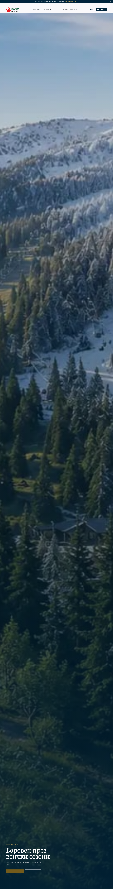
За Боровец (64, 9)
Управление (47, 9)
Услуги (56, 9)
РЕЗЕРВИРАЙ (101, 9)
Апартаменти (37, 9)
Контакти (73, 9)
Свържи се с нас (33, 871)
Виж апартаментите (15, 871)
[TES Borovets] (12, 9)
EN (94, 9)
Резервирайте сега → (71, 1)
